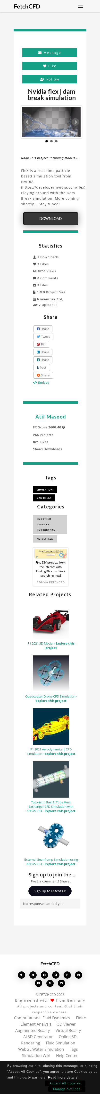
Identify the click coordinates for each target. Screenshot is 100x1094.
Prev (27, 122)
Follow (52, 79)
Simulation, (45, 489)
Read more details (63, 1077)
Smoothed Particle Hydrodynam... (47, 524)
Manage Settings (67, 1089)
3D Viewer (66, 1024)
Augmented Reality (32, 1030)
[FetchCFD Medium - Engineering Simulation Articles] (33, 975)
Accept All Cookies (65, 1083)
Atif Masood (50, 416)
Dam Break (44, 497)
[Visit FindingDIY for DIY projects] (50, 553)
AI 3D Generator (38, 1036)
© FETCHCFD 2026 (50, 994)
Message (51, 52)
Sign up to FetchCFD (50, 891)
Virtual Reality (68, 1030)
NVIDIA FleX (45, 538)
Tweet (45, 336)
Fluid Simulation (60, 1043)
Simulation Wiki (36, 1055)
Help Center (67, 1055)
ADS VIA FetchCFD (51, 582)
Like (52, 66)
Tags (74, 1049)
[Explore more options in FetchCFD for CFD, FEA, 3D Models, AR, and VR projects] (80, 6)
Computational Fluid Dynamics (42, 1018)
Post (42, 367)
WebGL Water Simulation (41, 1049)
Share (44, 329)
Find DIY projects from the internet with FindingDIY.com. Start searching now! (51, 569)
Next (75, 122)
